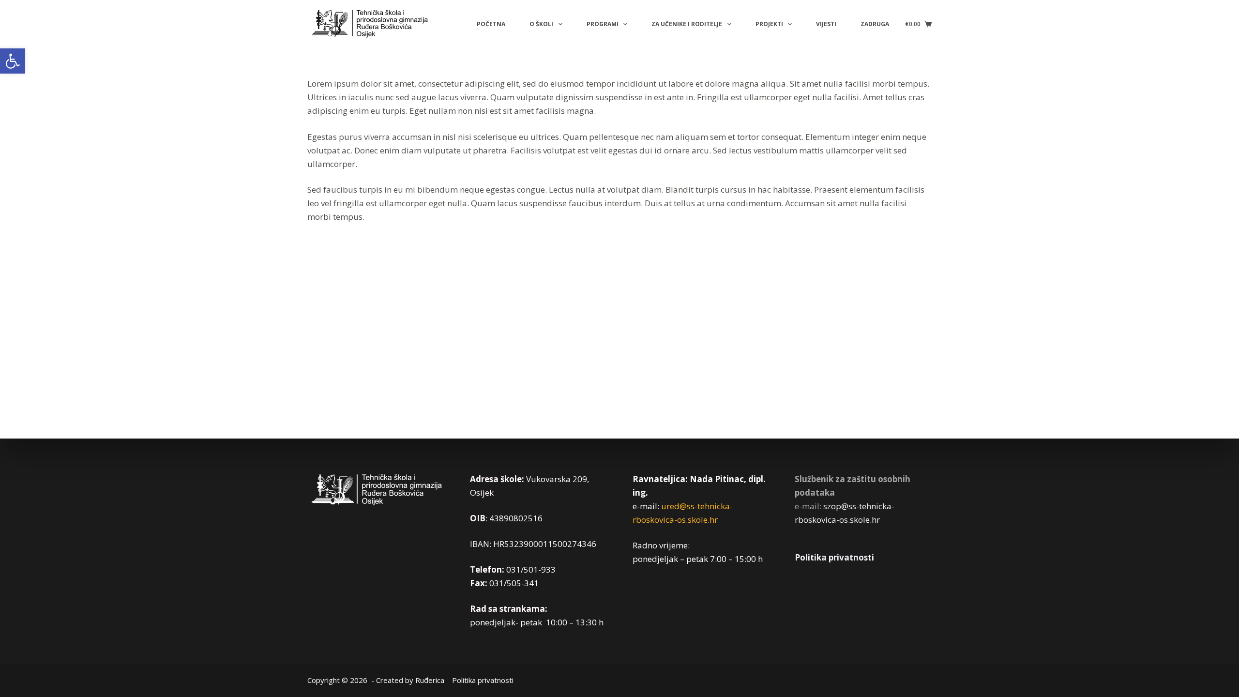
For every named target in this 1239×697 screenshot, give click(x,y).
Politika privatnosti (834, 557)
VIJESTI (826, 24)
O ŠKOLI (541, 24)
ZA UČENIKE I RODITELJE (686, 24)
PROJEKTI (769, 24)
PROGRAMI (603, 24)
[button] (12, 61)
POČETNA (491, 24)
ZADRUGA (875, 24)
